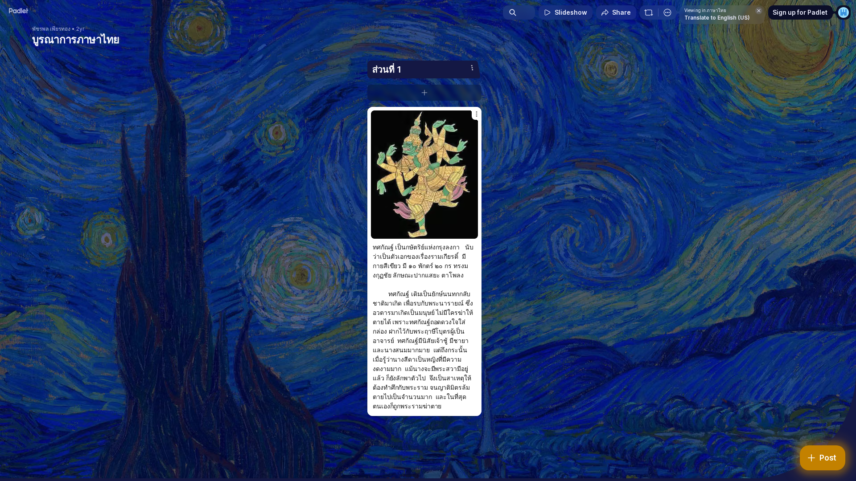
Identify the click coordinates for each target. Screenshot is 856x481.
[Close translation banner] (758, 10)
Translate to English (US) (717, 17)
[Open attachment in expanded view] (424, 174)
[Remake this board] (649, 12)
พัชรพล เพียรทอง (51, 29)
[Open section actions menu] (472, 67)
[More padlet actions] (667, 12)
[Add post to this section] (424, 93)
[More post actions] (477, 114)
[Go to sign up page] (843, 12)
